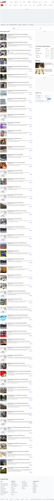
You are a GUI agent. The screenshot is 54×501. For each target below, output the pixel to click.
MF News (23, 487)
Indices (6, 5)
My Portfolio (45, 5)
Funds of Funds (13, 488)
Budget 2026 (23, 488)
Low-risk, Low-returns (13, 486)
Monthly (7, 483)
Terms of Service (17, 499)
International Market (13, 24)
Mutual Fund (24, 24)
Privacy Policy (11, 499)
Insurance (21, 5)
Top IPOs (3, 487)
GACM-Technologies (39, 53)
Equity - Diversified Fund (25, 486)
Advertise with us (35, 492)
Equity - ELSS (23, 481)
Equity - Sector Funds (24, 483)
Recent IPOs (2, 488)
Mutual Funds (15, 5)
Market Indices (34, 488)
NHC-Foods (37, 51)
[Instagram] (49, 499)
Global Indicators (35, 486)
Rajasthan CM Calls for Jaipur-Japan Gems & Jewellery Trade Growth (48, 70)
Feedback (22, 499)
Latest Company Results (3, 493)
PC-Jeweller (37, 55)
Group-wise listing (3, 486)
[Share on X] (45, 499)
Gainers (26, 5)
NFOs (12, 493)
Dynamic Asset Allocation (14, 492)
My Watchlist (51, 5)
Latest (7, 24)
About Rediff (2, 499)
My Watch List (34, 483)
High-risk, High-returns (13, 483)
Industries (31, 24)
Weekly (5, 483)
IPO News (5, 488)
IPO (28, 24)
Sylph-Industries (38, 50)
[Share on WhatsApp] (43, 499)
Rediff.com (33, 499)
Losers (30, 5)
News (2, 5)
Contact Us (27, 499)
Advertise (7, 499)
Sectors (10, 5)
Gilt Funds (12, 487)
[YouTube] (51, 499)
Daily (3, 483)
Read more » (31, 78)
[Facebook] (47, 499)
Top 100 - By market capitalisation (4, 492)
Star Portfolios (39, 5)
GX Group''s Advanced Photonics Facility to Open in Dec (49, 64)
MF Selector (12, 494)
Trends (34, 5)
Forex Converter (34, 487)
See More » (52, 75)
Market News (3, 24)
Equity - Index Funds (24, 482)
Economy (19, 24)
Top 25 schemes (13, 482)
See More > (52, 58)
